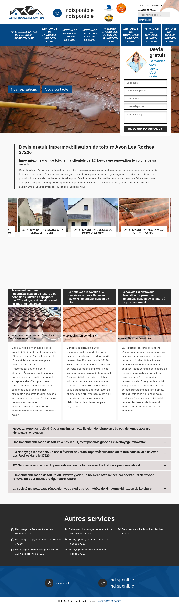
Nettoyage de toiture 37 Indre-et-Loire (89, 35)
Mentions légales (109, 601)
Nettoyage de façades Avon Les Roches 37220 (34, 531)
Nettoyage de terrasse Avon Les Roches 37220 (88, 551)
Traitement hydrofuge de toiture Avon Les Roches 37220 (91, 531)
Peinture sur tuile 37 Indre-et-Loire (170, 35)
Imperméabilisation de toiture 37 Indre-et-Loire (24, 35)
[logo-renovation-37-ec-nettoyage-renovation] (26, 12)
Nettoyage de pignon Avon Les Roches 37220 (38, 541)
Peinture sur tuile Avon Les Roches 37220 (142, 531)
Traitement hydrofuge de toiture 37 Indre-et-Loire (110, 35)
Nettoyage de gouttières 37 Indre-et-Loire (131, 35)
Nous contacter (57, 89)
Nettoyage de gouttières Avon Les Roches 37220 (89, 541)
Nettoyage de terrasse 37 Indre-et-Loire (151, 35)
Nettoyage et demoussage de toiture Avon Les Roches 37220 (37, 551)
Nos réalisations (24, 89)
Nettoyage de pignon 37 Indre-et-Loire (69, 35)
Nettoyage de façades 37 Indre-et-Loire (49, 35)
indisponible (79, 10)
